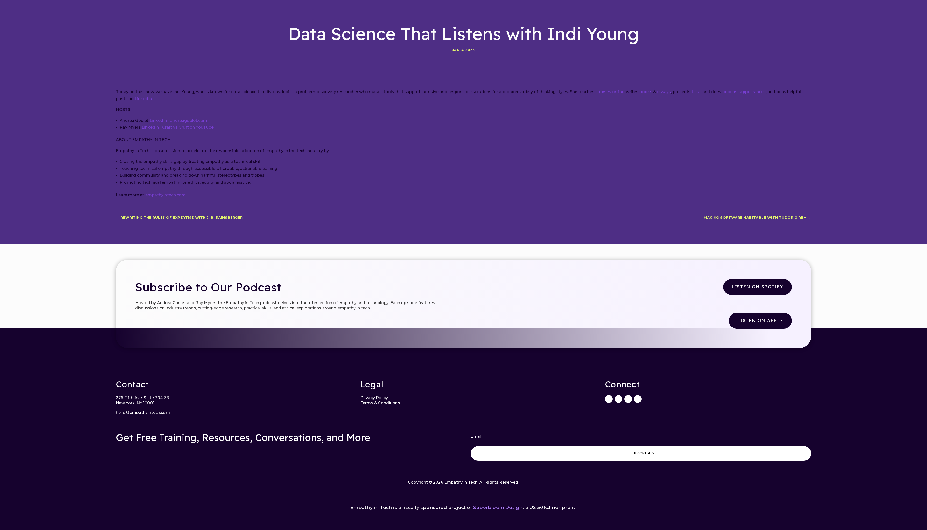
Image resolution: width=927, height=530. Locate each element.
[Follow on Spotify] (638, 399)
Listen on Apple (760, 320)
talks (697, 91)
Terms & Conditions (380, 403)
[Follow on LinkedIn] (609, 399)
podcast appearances (744, 91)
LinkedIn (143, 98)
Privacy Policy (374, 397)
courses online (609, 91)
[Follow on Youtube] (618, 399)
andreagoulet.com (188, 120)
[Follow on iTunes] (628, 399)
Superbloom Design (498, 507)
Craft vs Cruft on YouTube (187, 127)
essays (664, 91)
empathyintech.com (165, 195)
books (645, 91)
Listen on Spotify (757, 286)
